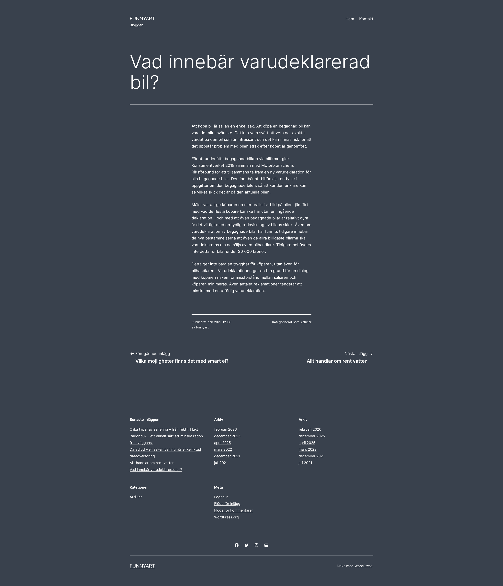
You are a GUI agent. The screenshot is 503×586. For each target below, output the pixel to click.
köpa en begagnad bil (283, 126)
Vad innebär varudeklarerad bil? (156, 470)
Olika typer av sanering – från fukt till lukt (164, 429)
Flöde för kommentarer (233, 510)
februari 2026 (225, 429)
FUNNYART (142, 18)
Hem (349, 19)
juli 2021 (221, 463)
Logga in (221, 497)
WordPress (363, 566)
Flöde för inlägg (227, 504)
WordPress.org (226, 517)
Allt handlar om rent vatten (152, 463)
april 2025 (222, 443)
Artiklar (305, 322)
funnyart (202, 327)
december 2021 (227, 456)
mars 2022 (223, 449)
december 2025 (227, 436)
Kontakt (366, 19)
